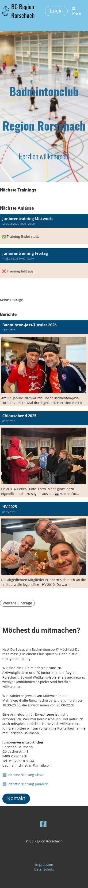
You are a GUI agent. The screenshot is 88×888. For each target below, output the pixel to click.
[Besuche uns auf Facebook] (43, 824)
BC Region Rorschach (23, 11)
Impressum (44, 864)
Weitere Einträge (17, 603)
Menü (76, 13)
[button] (44, 229)
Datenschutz (44, 869)
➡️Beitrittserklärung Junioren (25, 784)
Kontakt (16, 798)
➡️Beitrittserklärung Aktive (23, 775)
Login (56, 11)
